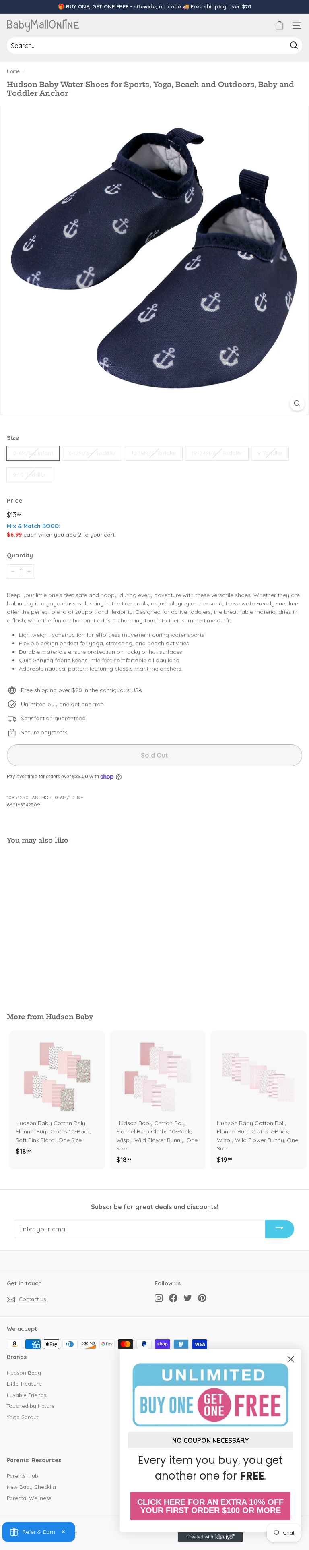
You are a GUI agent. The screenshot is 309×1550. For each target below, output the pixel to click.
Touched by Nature (31, 1406)
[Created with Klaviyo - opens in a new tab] (210, 1537)
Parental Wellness (29, 1498)
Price (14, 500)
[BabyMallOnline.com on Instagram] (158, 1298)
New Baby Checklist (31, 1487)
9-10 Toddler (29, 474)
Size (13, 437)
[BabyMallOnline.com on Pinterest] (202, 1298)
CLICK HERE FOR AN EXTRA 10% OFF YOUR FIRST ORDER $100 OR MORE (210, 1506)
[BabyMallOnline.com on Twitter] (187, 1298)
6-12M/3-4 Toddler (92, 453)
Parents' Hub (22, 1476)
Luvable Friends (26, 1395)
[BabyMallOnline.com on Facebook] (173, 1298)
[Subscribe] (279, 1229)
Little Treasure (24, 1383)
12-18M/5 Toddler (153, 453)
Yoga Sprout (22, 1417)
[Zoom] (297, 403)
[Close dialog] (291, 1359)
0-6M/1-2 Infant (33, 453)
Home (13, 71)
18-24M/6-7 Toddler (217, 453)
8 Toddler (270, 453)
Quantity (20, 555)
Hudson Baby (69, 1017)
